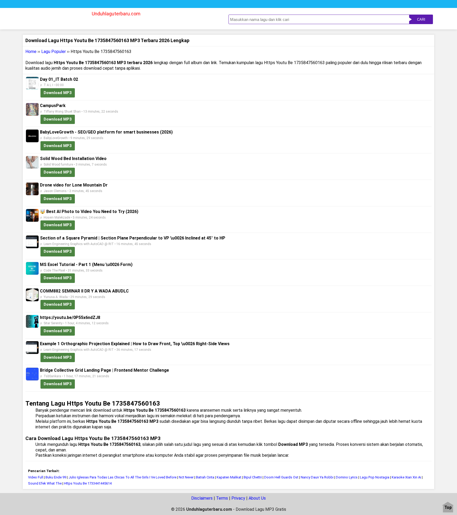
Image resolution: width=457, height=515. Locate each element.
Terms (222, 498)
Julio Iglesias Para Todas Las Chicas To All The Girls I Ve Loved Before (122, 477)
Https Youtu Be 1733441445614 (88, 483)
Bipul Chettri (253, 477)
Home (30, 51)
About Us (257, 498)
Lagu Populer (53, 51)
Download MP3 (58, 92)
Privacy (238, 498)
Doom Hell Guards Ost (281, 477)
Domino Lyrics (347, 477)
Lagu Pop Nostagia (374, 477)
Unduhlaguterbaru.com (116, 13)
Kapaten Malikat (229, 477)
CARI (421, 19)
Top (448, 507)
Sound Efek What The (45, 483)
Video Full (35, 477)
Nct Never (186, 477)
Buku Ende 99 (55, 477)
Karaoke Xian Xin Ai (406, 477)
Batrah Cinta (205, 477)
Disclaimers (202, 498)
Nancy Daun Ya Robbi (317, 477)
